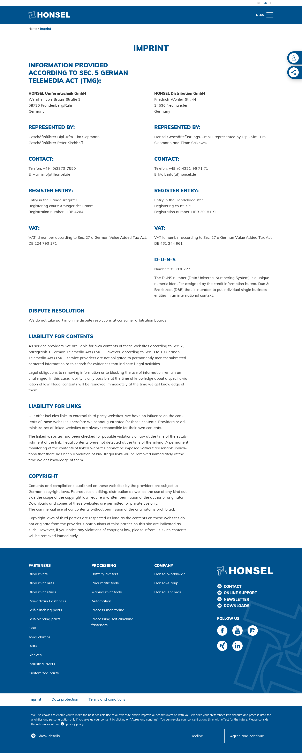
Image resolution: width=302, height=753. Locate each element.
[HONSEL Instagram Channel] (253, 630)
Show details (49, 735)
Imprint (35, 699)
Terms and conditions (107, 699)
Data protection (65, 699)
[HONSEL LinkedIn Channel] (237, 646)
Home (33, 29)
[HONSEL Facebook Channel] (222, 630)
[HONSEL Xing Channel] (222, 646)
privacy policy (75, 724)
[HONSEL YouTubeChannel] (237, 630)
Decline (196, 735)
